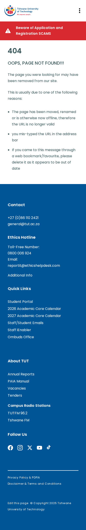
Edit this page (18, 503)
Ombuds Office (21, 337)
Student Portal (20, 301)
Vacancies (17, 388)
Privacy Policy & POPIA (24, 477)
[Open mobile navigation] (79, 10)
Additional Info (20, 275)
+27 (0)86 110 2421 (23, 217)
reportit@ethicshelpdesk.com (34, 265)
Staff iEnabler (19, 329)
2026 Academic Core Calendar (34, 308)
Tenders (15, 395)
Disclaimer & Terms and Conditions (35, 484)
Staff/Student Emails (25, 322)
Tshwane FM (18, 420)
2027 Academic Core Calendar (34, 315)
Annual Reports (21, 374)
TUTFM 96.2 (17, 413)
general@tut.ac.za (23, 224)
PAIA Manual (18, 381)
